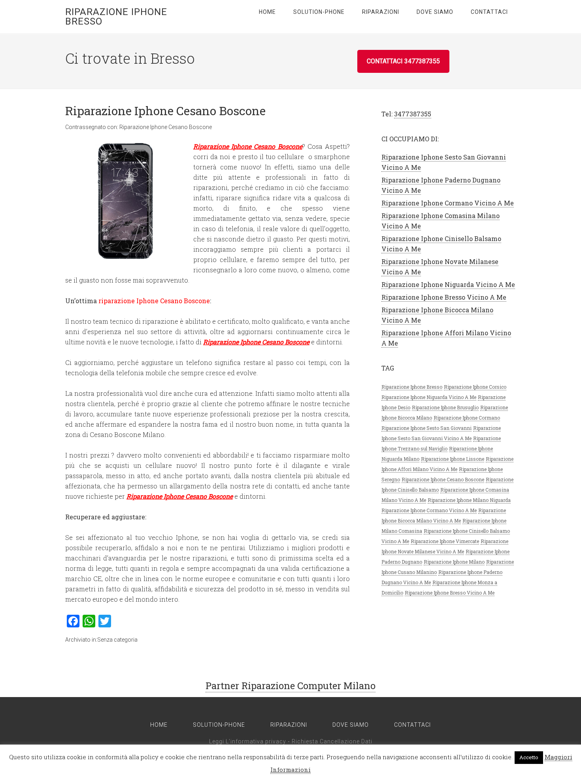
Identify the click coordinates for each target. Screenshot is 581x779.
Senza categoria (117, 639)
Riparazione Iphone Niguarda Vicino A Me (448, 284)
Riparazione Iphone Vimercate (445, 541)
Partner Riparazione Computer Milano (290, 685)
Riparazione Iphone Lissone (452, 459)
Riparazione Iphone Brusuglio (445, 407)
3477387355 (412, 114)
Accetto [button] (528, 757)
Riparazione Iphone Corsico (475, 387)
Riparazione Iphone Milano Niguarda (469, 500)
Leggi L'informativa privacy (247, 741)
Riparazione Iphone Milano (454, 562)
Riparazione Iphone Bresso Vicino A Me (443, 297)
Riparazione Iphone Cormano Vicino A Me (447, 203)
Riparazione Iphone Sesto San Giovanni (426, 428)
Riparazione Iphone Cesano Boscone (165, 110)
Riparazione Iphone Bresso (116, 16)
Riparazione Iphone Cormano (467, 417)
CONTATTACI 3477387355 (403, 61)
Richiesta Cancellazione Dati (332, 741)
